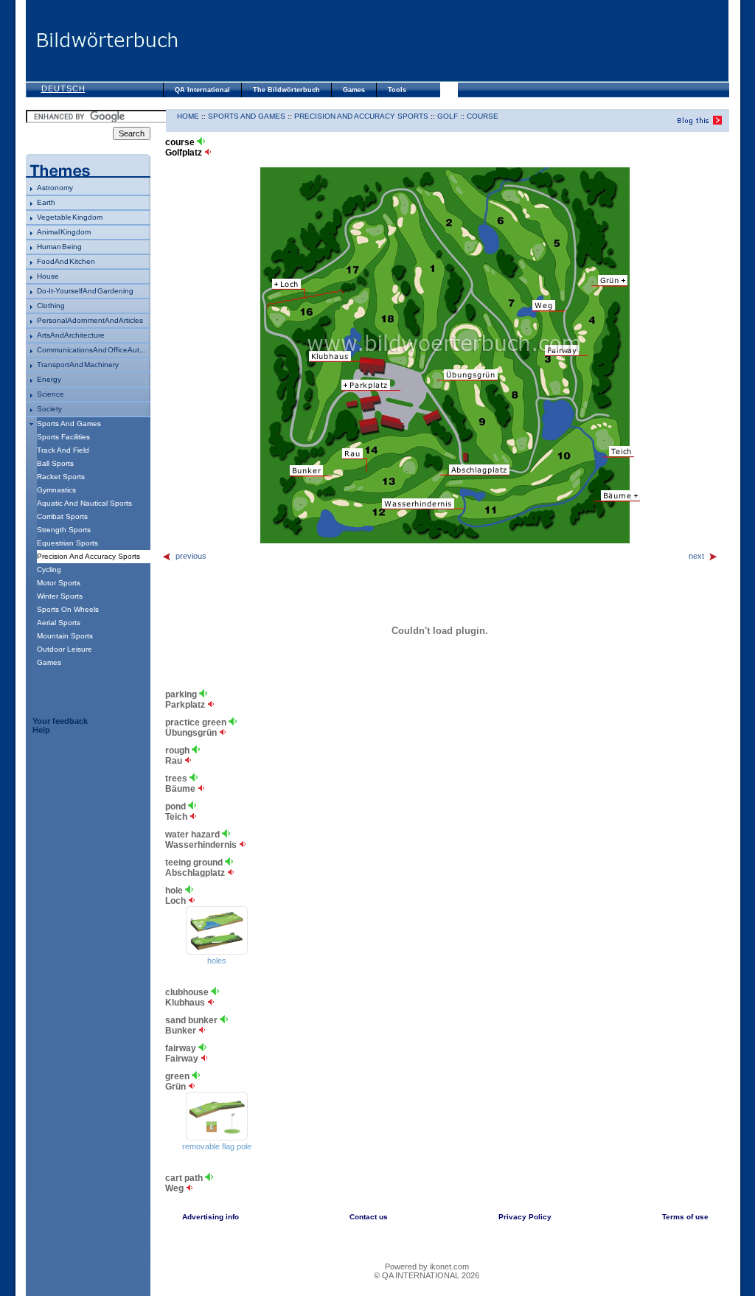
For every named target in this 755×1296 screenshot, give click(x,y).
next (696, 555)
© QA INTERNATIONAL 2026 (426, 1275)
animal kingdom (64, 232)
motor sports (58, 583)
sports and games (69, 423)
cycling (49, 569)
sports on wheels (68, 609)
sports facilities (63, 437)
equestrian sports (67, 543)
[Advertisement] (453, 40)
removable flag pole (216, 1146)
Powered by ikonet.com (427, 1266)
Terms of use (685, 1217)
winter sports (60, 596)
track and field (63, 450)
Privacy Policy (525, 1217)
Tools (397, 90)
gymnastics (56, 490)
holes (216, 960)
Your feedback (60, 721)
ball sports (55, 463)
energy (49, 379)
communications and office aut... (91, 350)
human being (59, 247)
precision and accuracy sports (361, 116)
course (482, 116)
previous (190, 555)
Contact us (368, 1217)
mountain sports (65, 636)
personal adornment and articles (90, 320)
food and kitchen (66, 261)
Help (41, 729)
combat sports (62, 516)
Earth (46, 202)
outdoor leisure (64, 649)
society (49, 409)
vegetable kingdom (69, 217)
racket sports (61, 477)
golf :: (452, 116)
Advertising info (210, 1217)
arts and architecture (71, 335)
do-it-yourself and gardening (85, 291)
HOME (188, 116)
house (48, 276)
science (50, 394)
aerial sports (58, 623)
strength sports (64, 530)
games (49, 662)
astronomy (55, 188)
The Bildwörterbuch (286, 90)
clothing (51, 306)
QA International (202, 90)
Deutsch (63, 88)
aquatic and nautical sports (84, 503)
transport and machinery (78, 364)
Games (354, 90)
